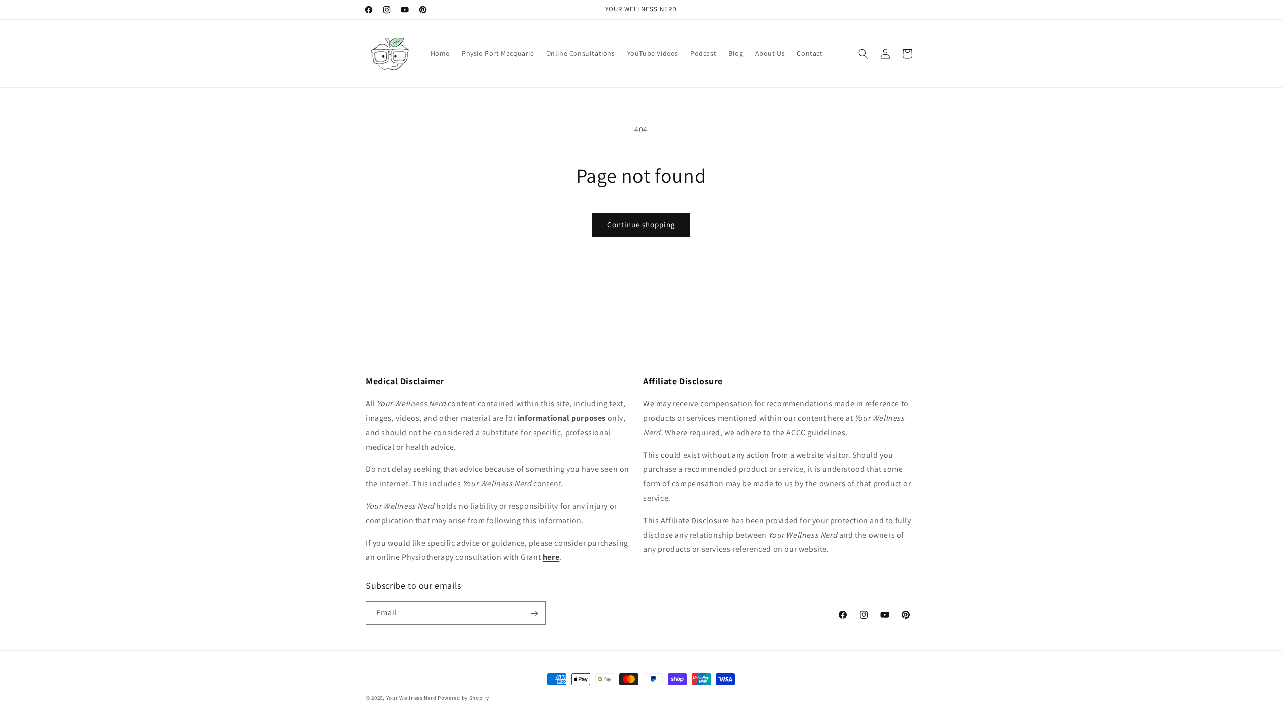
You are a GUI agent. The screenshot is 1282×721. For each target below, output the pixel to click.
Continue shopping (641, 224)
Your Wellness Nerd (411, 697)
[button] (863, 54)
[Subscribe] (534, 613)
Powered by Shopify (463, 697)
